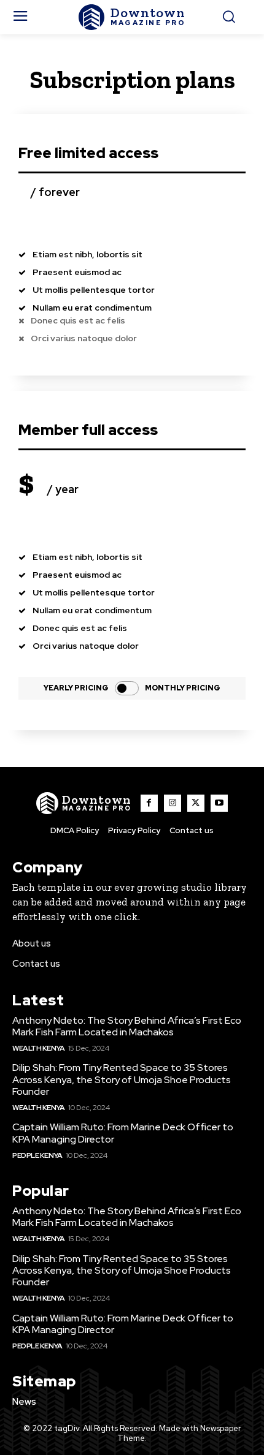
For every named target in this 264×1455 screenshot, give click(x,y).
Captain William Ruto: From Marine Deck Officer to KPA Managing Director (122, 1133)
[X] (195, 803)
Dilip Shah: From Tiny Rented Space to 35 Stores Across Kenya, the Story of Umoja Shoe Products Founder (121, 1079)
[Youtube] (219, 803)
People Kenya (37, 1155)
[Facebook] (149, 803)
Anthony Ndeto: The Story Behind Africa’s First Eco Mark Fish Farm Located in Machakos (126, 1026)
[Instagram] (172, 803)
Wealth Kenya (38, 1048)
